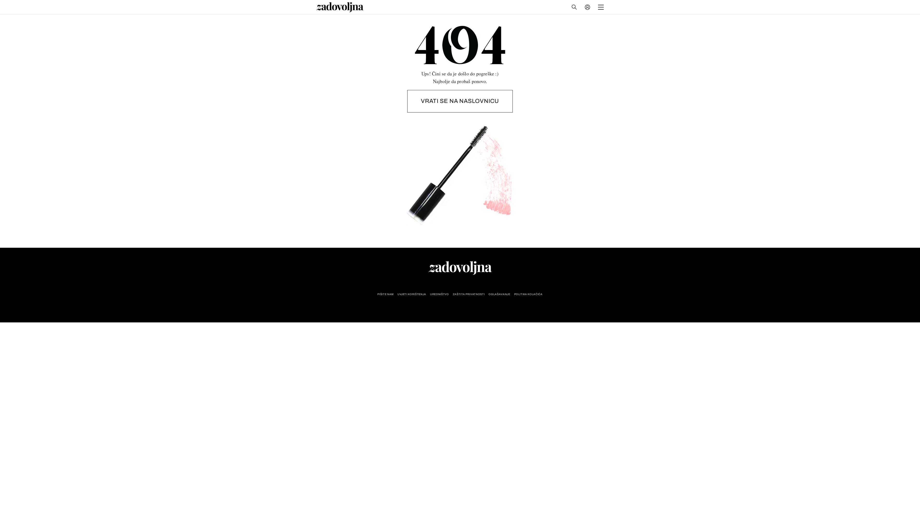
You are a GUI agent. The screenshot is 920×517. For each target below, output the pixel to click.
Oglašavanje (499, 294)
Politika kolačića (528, 294)
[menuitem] (587, 7)
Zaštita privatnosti (469, 294)
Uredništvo (439, 294)
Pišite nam (385, 294)
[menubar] (588, 7)
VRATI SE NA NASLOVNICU (460, 101)
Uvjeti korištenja (411, 294)
